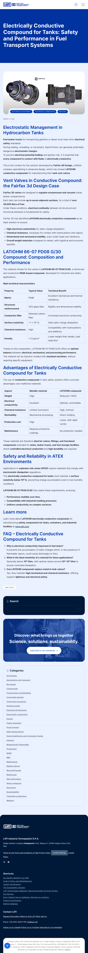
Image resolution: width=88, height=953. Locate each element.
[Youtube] (9, 862)
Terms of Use (8, 853)
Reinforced (12, 775)
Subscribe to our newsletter (50, 927)
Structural (11, 788)
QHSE (9, 753)
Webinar (10, 800)
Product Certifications (12, 900)
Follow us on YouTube (30, 927)
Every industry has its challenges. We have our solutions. (26, 897)
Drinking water (13, 706)
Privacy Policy (45, 853)
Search (14, 601)
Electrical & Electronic (21, 111)
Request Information (11, 916)
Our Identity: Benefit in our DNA (16, 878)
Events (10, 719)
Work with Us (41, 916)
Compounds (12, 689)
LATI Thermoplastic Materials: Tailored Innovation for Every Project (30, 891)
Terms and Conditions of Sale (26, 853)
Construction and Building (19, 693)
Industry (62, 111)
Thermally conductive (17, 796)
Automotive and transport (18, 680)
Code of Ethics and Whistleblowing (17, 881)
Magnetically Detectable (18, 745)
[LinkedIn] (4, 862)
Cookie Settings (59, 853)
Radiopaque (12, 762)
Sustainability (13, 792)
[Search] (76, 4)
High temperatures (15, 732)
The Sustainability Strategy (14, 888)
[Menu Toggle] (82, 4)
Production (12, 749)
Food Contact (13, 727)
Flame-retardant (14, 723)
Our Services (8, 894)
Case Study (9, 587)
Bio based (11, 684)
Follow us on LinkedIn (12, 927)
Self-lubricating (14, 779)
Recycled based (14, 770)
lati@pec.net (32, 922)
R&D (8, 757)
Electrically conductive (45, 111)
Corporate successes (16, 702)
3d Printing (12, 676)
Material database (10, 904)
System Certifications (12, 884)
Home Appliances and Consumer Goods (25, 736)
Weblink (67, 949)
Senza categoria (14, 783)
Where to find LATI (27, 916)
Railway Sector (13, 766)
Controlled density (15, 697)
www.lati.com (22, 526)
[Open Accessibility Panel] (7, 946)
